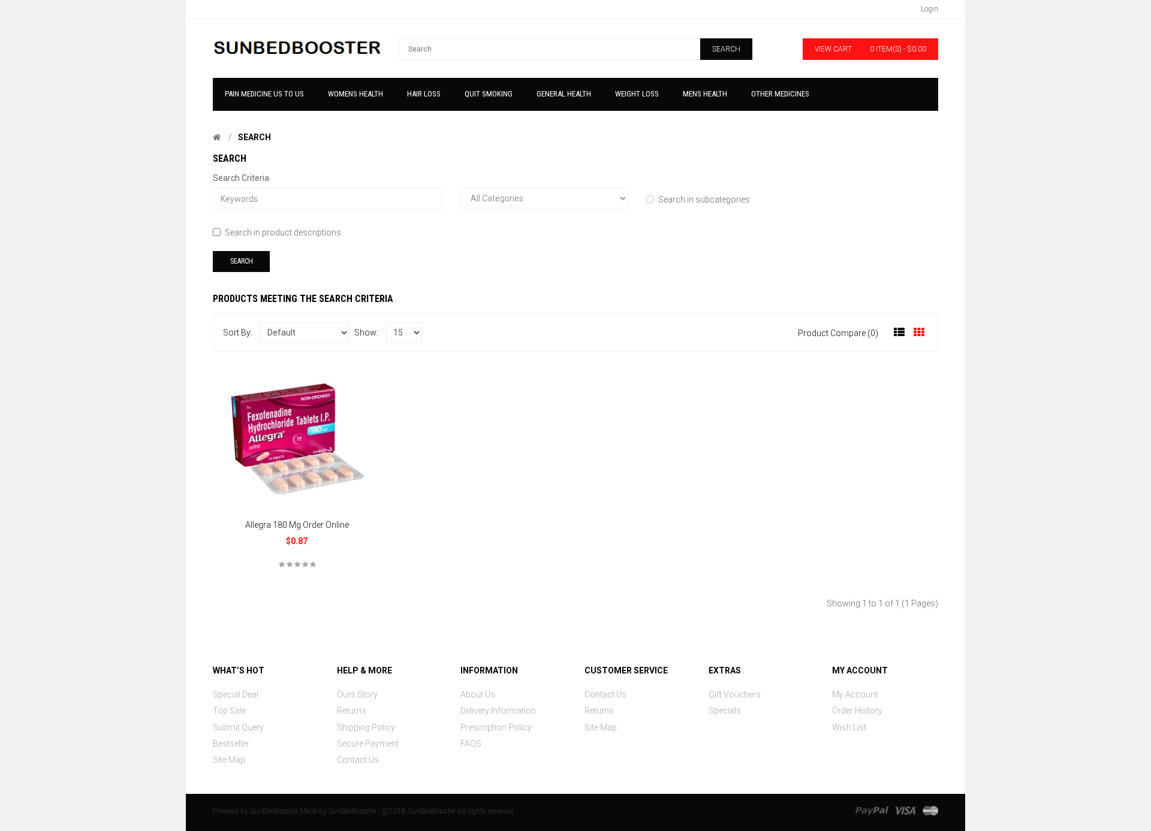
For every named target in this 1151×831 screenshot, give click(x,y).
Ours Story (357, 694)
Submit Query (238, 727)
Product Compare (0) (838, 333)
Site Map (229, 759)
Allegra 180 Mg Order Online (297, 525)
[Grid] (919, 333)
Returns (351, 710)
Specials (725, 710)
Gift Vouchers (735, 694)
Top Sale (229, 710)
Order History (857, 710)
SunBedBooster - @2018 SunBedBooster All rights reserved (421, 811)
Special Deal (235, 694)
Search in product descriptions (283, 232)
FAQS (470, 743)
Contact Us (358, 759)
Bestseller (231, 743)
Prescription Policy (496, 727)
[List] (899, 333)
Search (254, 137)
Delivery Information (498, 710)
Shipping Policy (366, 727)
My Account (855, 694)
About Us (477, 694)
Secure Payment (368, 743)
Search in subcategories (704, 199)
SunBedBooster (274, 811)
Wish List (849, 727)
